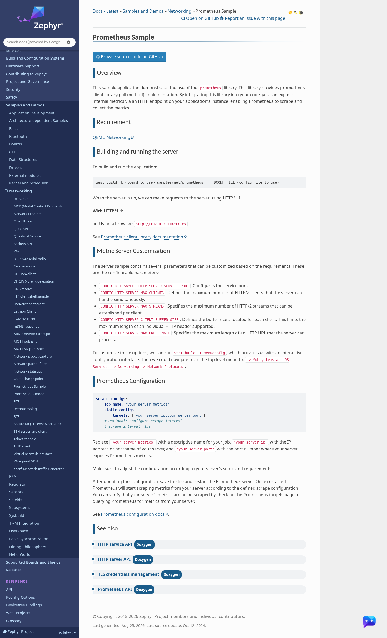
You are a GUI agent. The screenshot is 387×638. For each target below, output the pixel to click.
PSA (12, 476)
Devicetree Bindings (24, 604)
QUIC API (21, 228)
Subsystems (19, 507)
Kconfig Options (20, 597)
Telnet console (25, 438)
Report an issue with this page (254, 18)
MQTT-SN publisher (29, 348)
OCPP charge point (28, 378)
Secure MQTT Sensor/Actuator (37, 423)
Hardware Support (22, 66)
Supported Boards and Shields (33, 562)
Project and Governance (27, 81)
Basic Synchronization (28, 538)
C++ (12, 151)
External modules (25, 175)
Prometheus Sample (30, 386)
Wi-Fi (17, 251)
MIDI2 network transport (33, 333)
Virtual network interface (33, 453)
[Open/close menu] (3, 105)
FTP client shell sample (31, 296)
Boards (15, 144)
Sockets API (23, 243)
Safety (11, 97)
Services (13, 50)
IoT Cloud (21, 198)
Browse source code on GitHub (131, 57)
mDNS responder (27, 326)
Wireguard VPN (26, 461)
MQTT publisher (26, 341)
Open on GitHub (202, 18)
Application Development (31, 112)
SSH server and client (30, 431)
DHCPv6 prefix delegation (34, 281)
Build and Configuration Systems (35, 58)
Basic (13, 128)
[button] (68, 42)
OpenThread (23, 221)
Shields (15, 499)
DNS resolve (23, 288)
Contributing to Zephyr (26, 73)
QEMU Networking (111, 137)
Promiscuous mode (29, 393)
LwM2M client (25, 318)
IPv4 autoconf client (29, 303)
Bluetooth (18, 136)
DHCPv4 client (25, 273)
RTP (17, 416)
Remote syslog (25, 408)
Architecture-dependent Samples (38, 120)
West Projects (18, 612)
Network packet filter (30, 363)
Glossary (13, 620)
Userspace (18, 530)
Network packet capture (33, 356)
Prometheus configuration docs (133, 514)
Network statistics (28, 371)
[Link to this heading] (158, 38)
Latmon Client (25, 311)
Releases (14, 569)
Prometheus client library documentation (142, 237)
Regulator (18, 484)
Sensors (16, 491)
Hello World (20, 554)
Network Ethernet (28, 213)
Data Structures (23, 159)
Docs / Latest (105, 11)
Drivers (15, 167)
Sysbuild (16, 515)
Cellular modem (26, 266)
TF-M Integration (24, 523)
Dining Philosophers (27, 546)
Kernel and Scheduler (28, 183)
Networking (20, 190)
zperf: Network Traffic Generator (39, 468)
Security (13, 89)
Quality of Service (27, 236)
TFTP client (22, 446)
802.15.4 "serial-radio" (30, 258)
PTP (17, 401)
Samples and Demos (25, 105)
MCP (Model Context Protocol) (38, 206)
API (9, 589)
